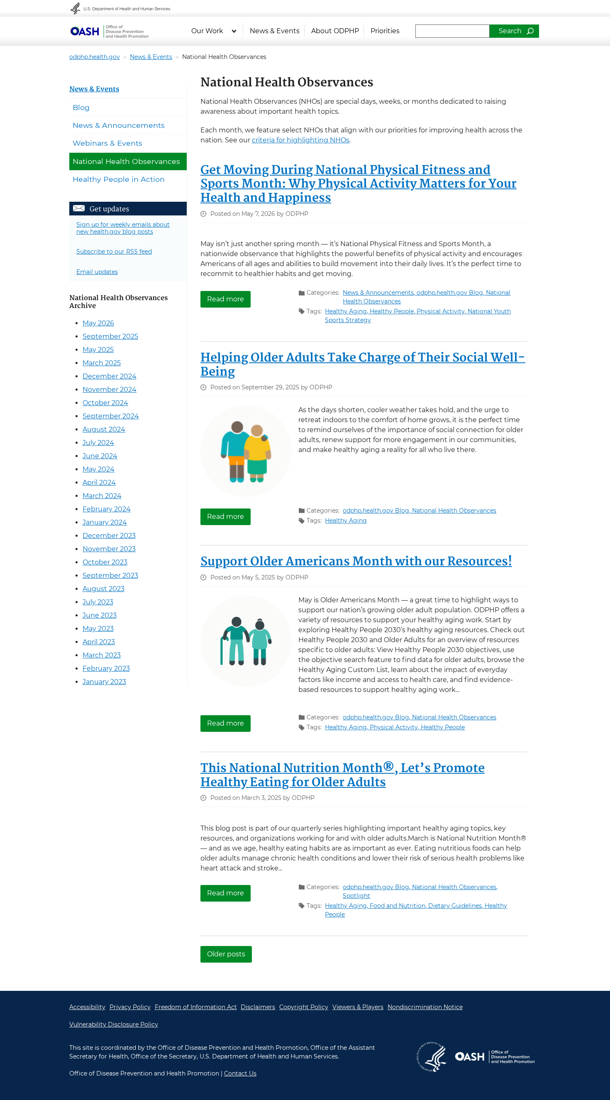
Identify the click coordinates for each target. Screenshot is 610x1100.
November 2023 (109, 549)
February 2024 (107, 509)
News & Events (275, 31)
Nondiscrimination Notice (425, 1007)
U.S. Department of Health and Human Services (125, 8)
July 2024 (98, 443)
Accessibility (87, 1007)
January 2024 (105, 522)
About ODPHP (335, 31)
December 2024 (110, 376)
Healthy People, (393, 311)
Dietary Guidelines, (456, 905)
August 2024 (104, 429)
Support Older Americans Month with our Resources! (356, 562)
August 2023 (103, 589)
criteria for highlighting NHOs (300, 140)
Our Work (207, 31)
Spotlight (356, 896)
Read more (229, 298)
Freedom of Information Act (196, 1007)
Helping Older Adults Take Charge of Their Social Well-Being (362, 365)
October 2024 (105, 403)
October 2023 (105, 562)
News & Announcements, (380, 292)
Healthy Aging (346, 520)
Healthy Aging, (347, 311)
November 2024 (110, 390)
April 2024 (99, 482)
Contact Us (240, 1073)
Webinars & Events (107, 143)
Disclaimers (258, 1007)
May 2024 (99, 469)
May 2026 (98, 323)
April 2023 (99, 642)
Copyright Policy (303, 1007)
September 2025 (110, 336)
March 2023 (102, 655)
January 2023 (104, 682)
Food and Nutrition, (399, 905)
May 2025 (98, 350)
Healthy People (443, 727)
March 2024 (102, 496)
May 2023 (98, 629)
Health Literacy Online (109, 31)
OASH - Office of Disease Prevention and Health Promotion (494, 1056)
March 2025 (102, 363)
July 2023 (98, 602)
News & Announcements (119, 125)
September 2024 (111, 416)
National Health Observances (454, 510)
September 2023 (110, 575)
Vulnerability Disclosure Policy (113, 1024)
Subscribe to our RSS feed (114, 251)
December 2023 (109, 536)
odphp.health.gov (94, 57)
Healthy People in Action (119, 179)
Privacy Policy (130, 1007)
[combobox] (452, 31)
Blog (81, 107)
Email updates (97, 272)
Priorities (385, 31)
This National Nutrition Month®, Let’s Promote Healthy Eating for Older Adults (342, 776)
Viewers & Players (357, 1007)
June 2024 (100, 456)
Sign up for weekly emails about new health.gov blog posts (123, 228)
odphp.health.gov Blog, (451, 292)
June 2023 (100, 615)
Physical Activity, (442, 311)
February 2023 (106, 668)
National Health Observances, (455, 887)
